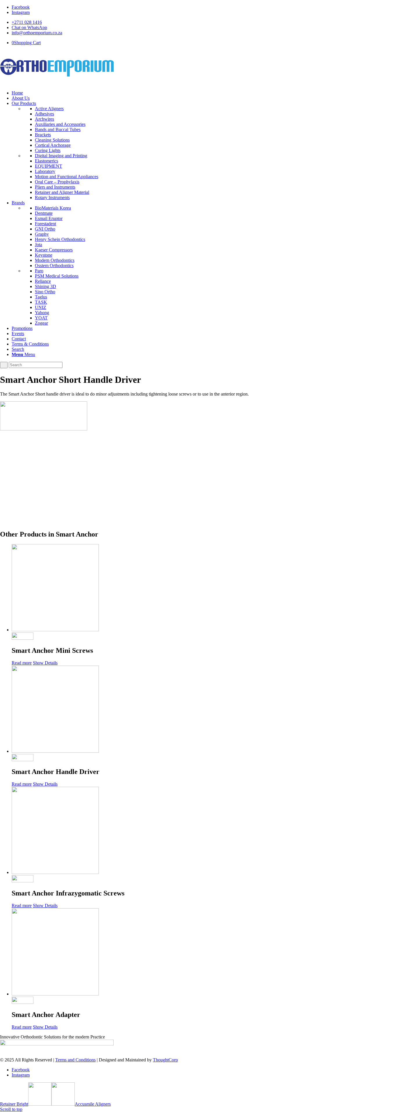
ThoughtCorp (165, 1059)
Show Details (45, 662)
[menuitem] (204, 22)
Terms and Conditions (75, 1059)
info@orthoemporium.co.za (37, 32)
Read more (22, 662)
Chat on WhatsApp (29, 27)
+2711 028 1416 (27, 22)
